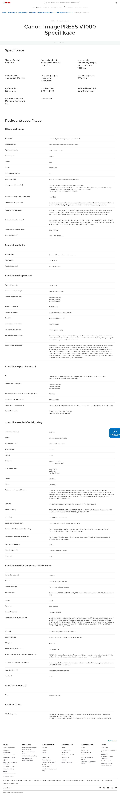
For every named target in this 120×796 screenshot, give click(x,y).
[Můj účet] (116, 3)
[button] (114, 433)
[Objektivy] (49, 7)
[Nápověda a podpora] (88, 7)
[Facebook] (100, 787)
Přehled (56, 42)
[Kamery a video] (42, 7)
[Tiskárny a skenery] (63, 7)
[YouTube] (116, 787)
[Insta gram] (104, 787)
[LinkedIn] (108, 787)
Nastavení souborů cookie (10, 783)
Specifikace (63, 42)
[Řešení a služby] (74, 7)
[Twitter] (112, 787)
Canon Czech (7, 788)
